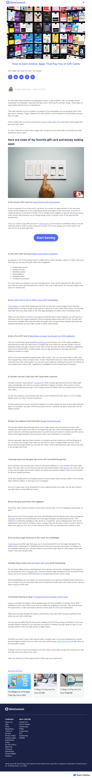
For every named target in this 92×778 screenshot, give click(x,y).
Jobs (7, 724)
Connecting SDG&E (23, 737)
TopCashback (13, 306)
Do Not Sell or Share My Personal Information (10, 748)
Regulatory (9, 729)
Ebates (10, 603)
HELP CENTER (25, 719)
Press (7, 726)
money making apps (49, 122)
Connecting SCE (23, 732)
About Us (8, 722)
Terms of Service (8, 732)
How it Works (24, 724)
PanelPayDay (32, 571)
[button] (83, 2)
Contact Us (23, 722)
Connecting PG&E (23, 727)
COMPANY (9, 719)
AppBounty (41, 342)
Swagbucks (12, 260)
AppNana (11, 519)
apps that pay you (65, 641)
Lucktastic (38, 383)
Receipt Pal (68, 468)
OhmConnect (78, 213)
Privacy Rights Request (10, 755)
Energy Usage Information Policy (10, 740)
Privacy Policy (10, 736)
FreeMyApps (13, 544)
